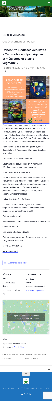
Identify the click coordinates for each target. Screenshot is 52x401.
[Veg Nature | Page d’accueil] (4, 3)
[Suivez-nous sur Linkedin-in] (30, 394)
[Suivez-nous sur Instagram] (27, 394)
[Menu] (49, 3)
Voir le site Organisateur (35, 290)
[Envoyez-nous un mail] (22, 394)
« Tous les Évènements (14, 34)
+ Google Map (18, 347)
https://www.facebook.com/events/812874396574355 (26, 221)
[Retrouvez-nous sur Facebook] (24, 394)
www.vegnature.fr (10, 251)
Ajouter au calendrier (17, 262)
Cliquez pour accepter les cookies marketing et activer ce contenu (26, 317)
